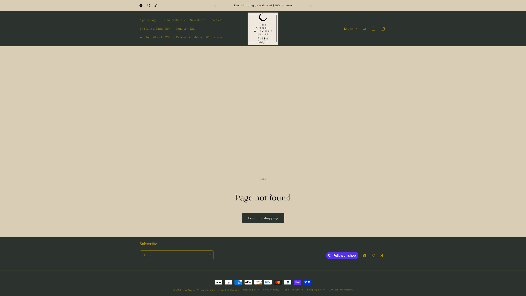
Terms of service (293, 289)
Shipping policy (316, 289)
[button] (149, 20)
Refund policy (251, 289)
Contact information (341, 289)
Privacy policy (271, 289)
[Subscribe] (208, 255)
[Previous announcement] (215, 5)
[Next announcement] (310, 5)
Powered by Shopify (227, 289)
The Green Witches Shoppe (199, 289)
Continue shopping (263, 218)
